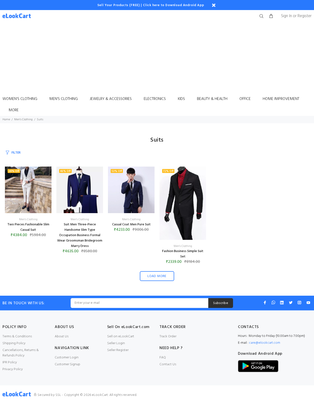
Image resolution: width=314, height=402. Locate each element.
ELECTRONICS (155, 99)
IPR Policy (9, 362)
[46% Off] (79, 190)
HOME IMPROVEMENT (281, 99)
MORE (14, 110)
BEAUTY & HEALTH (212, 99)
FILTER (16, 153)
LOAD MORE (157, 276)
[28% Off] (28, 190)
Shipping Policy (14, 343)
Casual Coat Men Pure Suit (131, 224)
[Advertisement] (157, 59)
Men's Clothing (23, 119)
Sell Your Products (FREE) (118, 5)
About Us (61, 336)
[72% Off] (182, 203)
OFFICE (245, 99)
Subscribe (220, 303)
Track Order (167, 336)
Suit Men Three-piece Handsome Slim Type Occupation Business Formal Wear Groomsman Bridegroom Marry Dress (79, 235)
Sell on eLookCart (120, 336)
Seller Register (118, 350)
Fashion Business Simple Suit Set (182, 253)
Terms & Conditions (17, 336)
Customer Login (66, 357)
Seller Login (116, 343)
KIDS (181, 99)
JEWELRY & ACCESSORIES (111, 99)
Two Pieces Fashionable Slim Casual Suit (28, 227)
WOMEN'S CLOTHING (19, 99)
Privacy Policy (12, 369)
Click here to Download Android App (173, 5)
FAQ (162, 357)
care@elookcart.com (264, 343)
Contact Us (167, 364)
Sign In (286, 16)
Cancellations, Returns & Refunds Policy (20, 352)
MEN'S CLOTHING (63, 99)
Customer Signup (67, 364)
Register (305, 16)
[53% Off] (131, 190)
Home (6, 119)
